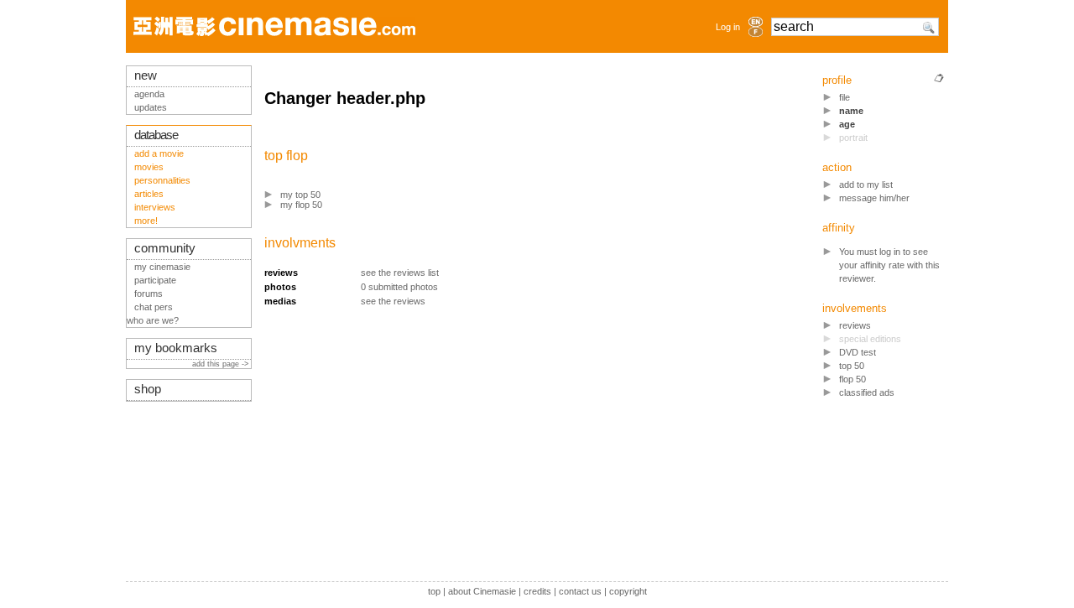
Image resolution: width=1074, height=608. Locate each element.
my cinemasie (162, 267)
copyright (628, 591)
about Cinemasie (482, 591)
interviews (154, 207)
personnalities (162, 180)
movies (149, 167)
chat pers (153, 307)
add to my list (866, 184)
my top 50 (300, 195)
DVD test (857, 352)
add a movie (159, 153)
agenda (149, 94)
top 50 (851, 366)
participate (155, 280)
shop (147, 389)
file (844, 97)
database (156, 135)
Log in (728, 27)
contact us (580, 591)
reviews (855, 325)
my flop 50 (301, 205)
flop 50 (852, 379)
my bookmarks (175, 348)
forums (148, 293)
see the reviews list (400, 273)
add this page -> (221, 364)
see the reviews (393, 301)
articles (149, 194)
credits (537, 591)
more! (146, 221)
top (434, 591)
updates (150, 107)
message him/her (874, 198)
